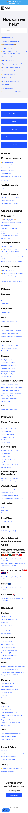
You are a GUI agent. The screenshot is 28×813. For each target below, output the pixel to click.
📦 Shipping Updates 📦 (9, 44)
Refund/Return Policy (8, 60)
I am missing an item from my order (12, 57)
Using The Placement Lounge (9, 712)
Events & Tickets (8, 746)
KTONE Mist (4, 622)
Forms (4, 662)
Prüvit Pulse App (5, 742)
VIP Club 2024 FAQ (7, 88)
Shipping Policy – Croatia (8, 371)
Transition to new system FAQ (10, 41)
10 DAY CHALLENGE (7, 625)
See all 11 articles (5, 181)
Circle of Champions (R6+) (8, 531)
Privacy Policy (5, 303)
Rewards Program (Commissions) (9, 472)
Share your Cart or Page (7, 168)
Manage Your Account (11, 158)
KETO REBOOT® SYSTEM (8, 628)
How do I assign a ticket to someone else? (12, 754)
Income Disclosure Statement (9, 348)
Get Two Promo (5, 453)
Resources (14, 145)
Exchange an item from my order (10, 276)
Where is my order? (7, 48)
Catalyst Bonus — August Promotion (11, 429)
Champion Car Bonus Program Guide (11, 336)
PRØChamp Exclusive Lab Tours (11, 67)
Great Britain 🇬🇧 (8, 594)
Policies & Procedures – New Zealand (11, 387)
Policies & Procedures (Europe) (9, 345)
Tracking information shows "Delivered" (12, 261)
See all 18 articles (5, 443)
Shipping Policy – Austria (8, 360)
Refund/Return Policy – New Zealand (11, 393)
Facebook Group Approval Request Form (12, 672)
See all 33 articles (6, 467)
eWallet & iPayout (9, 485)
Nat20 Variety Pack (7, 78)
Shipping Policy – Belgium (8, 363)
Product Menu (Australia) (8, 647)
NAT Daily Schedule (6, 692)
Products (5, 612)
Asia (3, 405)
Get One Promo (5, 456)
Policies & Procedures (7, 351)
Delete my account (6, 173)
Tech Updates (7, 503)
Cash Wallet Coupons (7, 493)
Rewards (5, 326)
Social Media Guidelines (8, 74)
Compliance (6, 308)
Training (4, 764)
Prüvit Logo (4, 695)
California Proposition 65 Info (9, 322)
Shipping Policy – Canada (8, 368)
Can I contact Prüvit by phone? (9, 203)
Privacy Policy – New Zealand (9, 398)
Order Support (7, 215)
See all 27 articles (6, 633)
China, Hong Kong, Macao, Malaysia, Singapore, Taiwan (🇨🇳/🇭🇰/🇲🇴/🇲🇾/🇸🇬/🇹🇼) (13, 552)
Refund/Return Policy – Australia (10, 390)
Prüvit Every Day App (7, 739)
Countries (4, 298)
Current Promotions (10, 421)
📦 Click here (10, 1)
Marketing (5, 679)
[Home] (5, 8)
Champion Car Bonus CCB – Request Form (13, 675)
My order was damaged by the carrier (12, 64)
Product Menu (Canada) (7, 644)
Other (3, 317)
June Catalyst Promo (6, 440)
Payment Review (5, 225)
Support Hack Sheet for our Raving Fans (12, 720)
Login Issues (4, 189)
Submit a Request (14, 795)
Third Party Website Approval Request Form (13, 666)
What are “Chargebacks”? (8, 201)
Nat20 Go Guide (5, 707)
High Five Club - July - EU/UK (9, 459)
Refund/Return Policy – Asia (9, 409)
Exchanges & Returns (10, 266)
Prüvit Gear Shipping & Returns (9, 228)
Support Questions (9, 193)
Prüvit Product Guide (7, 698)
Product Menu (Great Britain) (9, 655)
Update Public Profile (7, 165)
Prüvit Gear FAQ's (6, 710)
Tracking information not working (10, 254)
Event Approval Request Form (9, 669)
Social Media (6, 517)
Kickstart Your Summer (7, 434)
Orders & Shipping (14, 114)
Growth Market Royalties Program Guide (14, 137)
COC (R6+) (6, 526)
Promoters (14, 129)
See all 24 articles (6, 658)
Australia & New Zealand (12, 380)
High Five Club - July (6, 462)
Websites (3, 507)
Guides (4, 702)
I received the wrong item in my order (11, 281)
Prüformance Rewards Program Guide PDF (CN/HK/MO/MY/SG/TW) (13, 564)
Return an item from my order (9, 279)
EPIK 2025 (4, 751)
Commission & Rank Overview (9, 478)
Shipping (5, 355)
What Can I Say (5, 312)
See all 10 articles (5, 238)
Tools (3, 729)
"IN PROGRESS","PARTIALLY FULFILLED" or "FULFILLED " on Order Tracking (14, 52)
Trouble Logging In (9, 184)
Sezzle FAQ (4, 231)
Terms (3, 301)
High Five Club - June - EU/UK (9, 464)
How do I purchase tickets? (8, 759)
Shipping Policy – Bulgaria (8, 365)
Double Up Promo (6, 431)
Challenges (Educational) (8, 771)
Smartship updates (7, 37)
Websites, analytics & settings (9, 736)
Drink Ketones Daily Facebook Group (11, 733)
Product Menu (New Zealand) (9, 650)
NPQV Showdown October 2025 (10, 451)
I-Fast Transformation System (10, 81)
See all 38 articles (6, 376)
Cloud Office (4, 510)
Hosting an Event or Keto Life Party (10, 723)
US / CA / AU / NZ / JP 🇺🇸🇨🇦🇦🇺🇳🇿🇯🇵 (14, 571)
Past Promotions (8, 446)
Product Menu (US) (6, 642)
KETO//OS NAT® (5, 631)
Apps (2, 513)
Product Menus (8, 637)
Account (14, 106)
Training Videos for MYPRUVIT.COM (12, 92)
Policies (14, 121)
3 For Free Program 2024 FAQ (9, 689)
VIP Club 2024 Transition (9, 85)
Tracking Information (10, 242)
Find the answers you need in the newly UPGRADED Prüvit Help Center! (12, 234)
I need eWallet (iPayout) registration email (12, 498)
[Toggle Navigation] (25, 8)
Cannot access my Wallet (9, 71)
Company (5, 293)
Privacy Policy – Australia (8, 396)
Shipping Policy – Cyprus (8, 374)
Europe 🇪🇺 (6, 583)
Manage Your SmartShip (7, 170)
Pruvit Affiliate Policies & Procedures (11, 330)
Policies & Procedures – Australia (10, 385)
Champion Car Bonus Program (9, 333)
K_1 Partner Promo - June (8, 437)
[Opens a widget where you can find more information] (6, 810)
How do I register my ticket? (8, 756)
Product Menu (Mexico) (7, 653)
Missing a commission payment (10, 481)
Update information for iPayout (9, 495)
